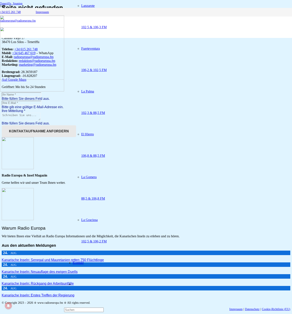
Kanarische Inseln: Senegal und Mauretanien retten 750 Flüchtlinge (53, 260)
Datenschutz (252, 309)
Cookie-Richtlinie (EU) (276, 309)
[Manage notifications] (8, 305)
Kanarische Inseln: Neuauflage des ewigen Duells (40, 272)
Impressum (236, 309)
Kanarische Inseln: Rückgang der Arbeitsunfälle (38, 283)
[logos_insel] (32, 90)
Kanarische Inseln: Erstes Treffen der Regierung (38, 295)
